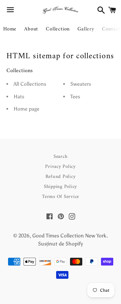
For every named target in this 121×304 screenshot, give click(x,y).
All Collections (30, 84)
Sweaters (80, 84)
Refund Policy (60, 176)
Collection (58, 29)
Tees (75, 96)
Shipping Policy (60, 186)
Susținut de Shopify (60, 244)
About (31, 29)
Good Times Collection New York (69, 236)
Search (61, 156)
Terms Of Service (60, 196)
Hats (19, 96)
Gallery (85, 29)
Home (9, 29)
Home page (26, 109)
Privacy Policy (60, 166)
